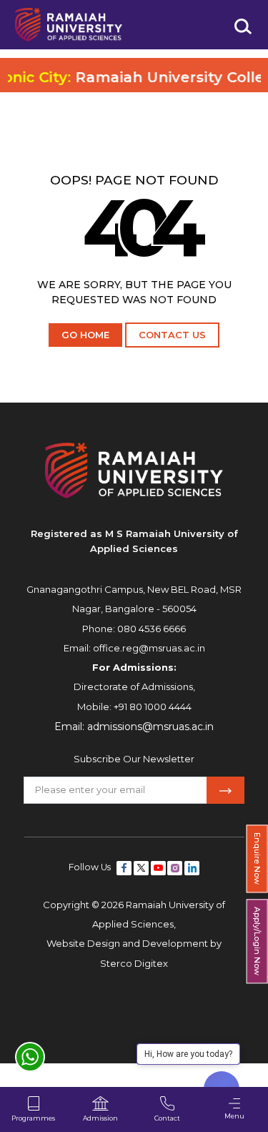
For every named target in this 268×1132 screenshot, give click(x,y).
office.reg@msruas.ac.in (149, 648)
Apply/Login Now (257, 941)
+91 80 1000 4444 (153, 706)
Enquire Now (257, 858)
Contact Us (172, 334)
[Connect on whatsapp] (30, 1057)
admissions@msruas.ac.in (150, 726)
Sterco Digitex (134, 963)
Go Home (85, 334)
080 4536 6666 (151, 628)
